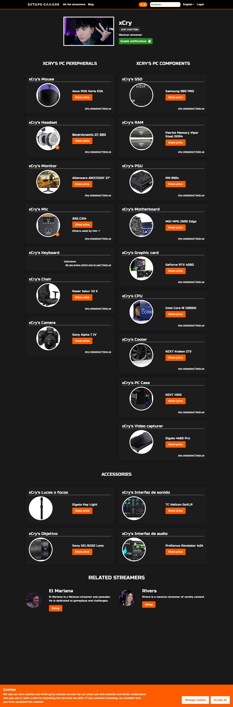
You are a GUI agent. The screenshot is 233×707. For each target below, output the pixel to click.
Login (200, 4)
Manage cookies (195, 699)
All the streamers (74, 4)
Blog (91, 4)
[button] (189, 4)
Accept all (220, 699)
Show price (82, 97)
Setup (55, 608)
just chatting (129, 29)
